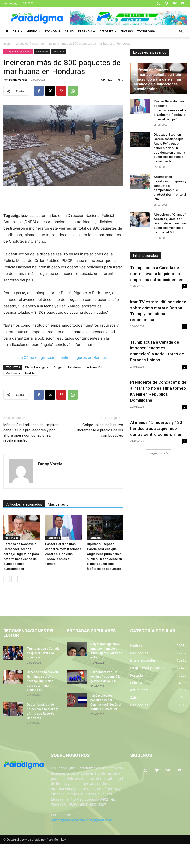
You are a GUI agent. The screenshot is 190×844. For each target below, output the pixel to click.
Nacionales (42, 51)
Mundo (31, 31)
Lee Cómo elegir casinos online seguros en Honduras (63, 357)
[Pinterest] (61, 91)
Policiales (58, 51)
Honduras (74, 367)
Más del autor (59, 504)
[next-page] (14, 579)
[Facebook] (150, 3)
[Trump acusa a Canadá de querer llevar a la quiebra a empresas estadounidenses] (13, 653)
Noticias (30, 373)
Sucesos (127, 31)
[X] (158, 3)
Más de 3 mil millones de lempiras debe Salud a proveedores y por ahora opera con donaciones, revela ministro (30, 433)
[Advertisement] (63, 199)
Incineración (94, 367)
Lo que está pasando (29, 43)
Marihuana (13, 373)
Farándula (86, 31)
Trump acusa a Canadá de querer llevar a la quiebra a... (43, 653)
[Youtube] (183, 3)
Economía (52, 31)
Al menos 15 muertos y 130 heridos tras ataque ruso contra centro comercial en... (157, 428)
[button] (181, 31)
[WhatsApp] (73, 91)
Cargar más (156, 453)
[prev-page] (6, 579)
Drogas (58, 367)
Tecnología (146, 31)
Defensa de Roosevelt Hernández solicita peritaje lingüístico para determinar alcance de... (42, 681)
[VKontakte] (174, 3)
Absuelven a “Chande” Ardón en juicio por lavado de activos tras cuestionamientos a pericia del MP (170, 223)
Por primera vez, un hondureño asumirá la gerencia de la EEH (105, 676)
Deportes (106, 31)
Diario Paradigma (36, 367)
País (16, 31)
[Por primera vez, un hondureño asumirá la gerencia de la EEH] (77, 677)
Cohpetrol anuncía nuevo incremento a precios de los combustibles (100, 430)
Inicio (7, 43)
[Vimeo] (166, 3)
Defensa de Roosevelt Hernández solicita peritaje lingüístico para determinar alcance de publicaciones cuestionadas (158, 79)
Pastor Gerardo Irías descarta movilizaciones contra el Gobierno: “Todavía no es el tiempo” (63, 554)
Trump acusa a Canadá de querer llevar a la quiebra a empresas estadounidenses (156, 273)
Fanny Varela (18, 79)
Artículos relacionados (24, 504)
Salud (69, 31)
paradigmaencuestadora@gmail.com (81, 820)
